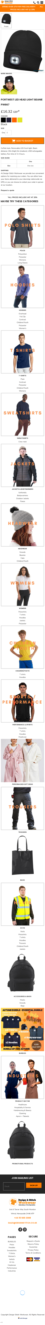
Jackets (22, 620)
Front (6, 26)
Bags (22, 1006)
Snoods (23, 552)
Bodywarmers (22, 495)
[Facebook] (20, 1230)
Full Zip (23, 316)
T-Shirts (12, 1253)
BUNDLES (12, 1241)
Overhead (22, 314)
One (3, 132)
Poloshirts (22, 612)
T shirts (23, 615)
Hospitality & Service (22, 1107)
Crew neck (22, 441)
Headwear (22, 737)
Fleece (22, 501)
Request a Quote (33, 1241)
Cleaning (22, 1113)
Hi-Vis (11, 1262)
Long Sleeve (22, 263)
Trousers (22, 943)
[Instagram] (25, 1230)
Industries (12, 1271)
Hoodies (22, 618)
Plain (22, 379)
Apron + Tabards (22, 1116)
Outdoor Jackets (22, 498)
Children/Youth (22, 322)
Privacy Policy (33, 1250)
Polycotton (22, 254)
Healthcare (22, 1104)
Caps (22, 558)
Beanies (23, 555)
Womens (22, 260)
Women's (22, 328)
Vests (22, 931)
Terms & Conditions (33, 1253)
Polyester (22, 257)
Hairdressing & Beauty (22, 1110)
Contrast (22, 319)
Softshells (22, 492)
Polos (12, 1244)
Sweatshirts (11, 1250)
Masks (22, 1000)
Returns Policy (33, 1244)
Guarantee (33, 1247)
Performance (12, 1268)
